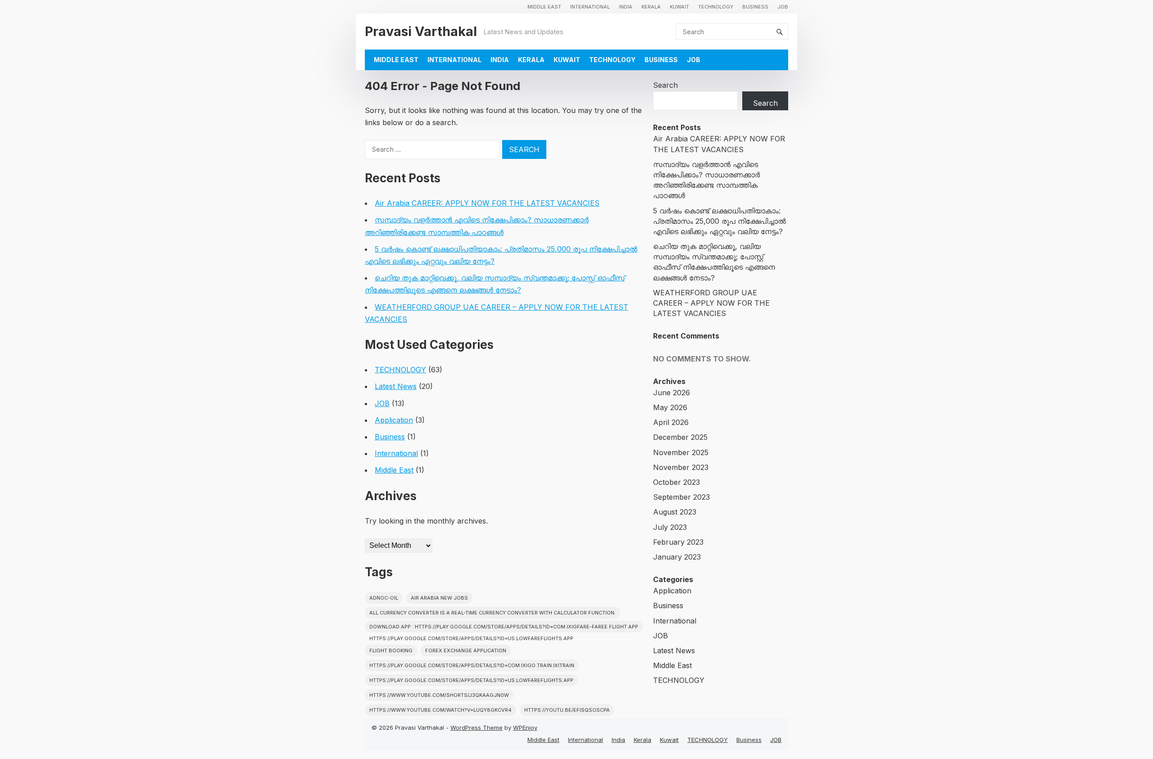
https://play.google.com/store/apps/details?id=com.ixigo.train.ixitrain (471, 665)
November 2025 (680, 452)
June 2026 (671, 392)
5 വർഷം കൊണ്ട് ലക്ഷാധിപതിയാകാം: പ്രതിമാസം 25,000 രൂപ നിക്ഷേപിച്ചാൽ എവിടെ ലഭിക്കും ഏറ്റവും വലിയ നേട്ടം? (719, 221)
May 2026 (670, 407)
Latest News (396, 386)
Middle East (544, 7)
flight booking (391, 650)
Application (394, 420)
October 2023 (676, 482)
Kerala (651, 7)
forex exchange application (465, 650)
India (625, 7)
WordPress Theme (476, 727)
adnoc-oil (383, 598)
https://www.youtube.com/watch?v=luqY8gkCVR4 (440, 710)
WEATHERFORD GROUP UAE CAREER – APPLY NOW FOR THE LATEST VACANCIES (711, 303)
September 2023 (681, 496)
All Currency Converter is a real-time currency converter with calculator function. (492, 613)
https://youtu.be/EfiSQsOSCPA (567, 710)
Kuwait (679, 7)
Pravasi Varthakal (421, 31)
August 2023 (674, 511)
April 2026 (671, 422)
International (590, 7)
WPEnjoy (525, 727)
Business (755, 7)
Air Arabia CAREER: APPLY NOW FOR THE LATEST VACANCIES (487, 203)
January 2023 (677, 556)
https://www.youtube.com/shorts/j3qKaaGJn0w (439, 695)
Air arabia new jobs (439, 598)
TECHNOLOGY (715, 7)
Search (665, 85)
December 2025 (680, 437)
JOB (782, 7)
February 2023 (678, 542)
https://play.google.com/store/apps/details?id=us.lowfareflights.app (471, 680)
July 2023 (670, 527)
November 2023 (680, 467)
